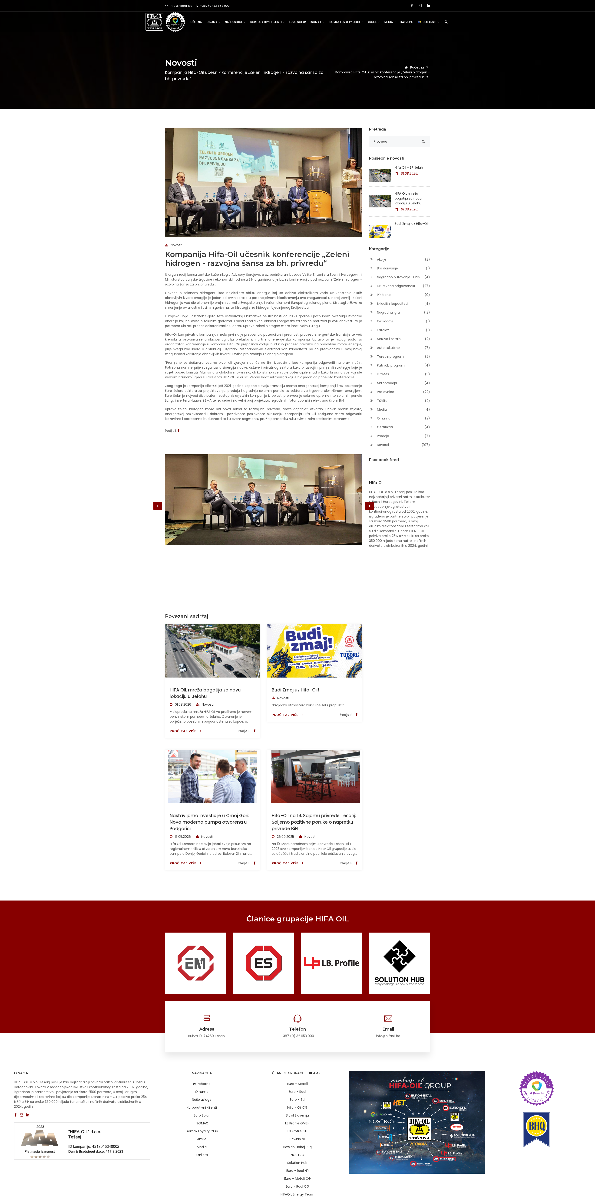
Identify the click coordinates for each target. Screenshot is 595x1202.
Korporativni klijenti (266, 22)
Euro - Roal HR (297, 1170)
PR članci (403, 294)
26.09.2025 (285, 836)
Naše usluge (234, 22)
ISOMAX (316, 22)
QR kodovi (403, 321)
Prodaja (403, 436)
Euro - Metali (297, 1083)
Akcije (372, 22)
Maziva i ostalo (403, 339)
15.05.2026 (182, 836)
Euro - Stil (297, 1099)
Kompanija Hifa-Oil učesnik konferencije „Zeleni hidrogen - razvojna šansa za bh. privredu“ (382, 74)
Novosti (176, 245)
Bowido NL (297, 1139)
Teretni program (403, 356)
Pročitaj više (184, 731)
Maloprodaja (403, 383)
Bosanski (430, 22)
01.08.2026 (182, 704)
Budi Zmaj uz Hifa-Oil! (295, 690)
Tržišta (403, 400)
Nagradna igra (403, 312)
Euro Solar (297, 22)
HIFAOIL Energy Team (297, 1194)
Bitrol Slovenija (297, 1115)
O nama (212, 22)
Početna (195, 22)
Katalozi (403, 330)
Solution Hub (297, 1162)
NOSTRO (297, 1155)
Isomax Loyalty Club (344, 22)
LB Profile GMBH (297, 1123)
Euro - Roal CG (297, 1186)
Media (388, 22)
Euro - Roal (297, 1091)
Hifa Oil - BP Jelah (409, 167)
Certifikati (403, 427)
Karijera (406, 22)
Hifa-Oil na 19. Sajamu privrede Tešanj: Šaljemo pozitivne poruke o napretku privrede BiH (314, 822)
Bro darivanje (403, 268)
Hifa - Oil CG (297, 1107)
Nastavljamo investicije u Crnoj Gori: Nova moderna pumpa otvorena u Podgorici (209, 822)
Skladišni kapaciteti (403, 303)
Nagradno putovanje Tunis (403, 277)
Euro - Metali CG (297, 1178)
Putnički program (403, 365)
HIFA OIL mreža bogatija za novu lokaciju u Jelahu (205, 693)
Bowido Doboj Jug (297, 1147)
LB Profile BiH (297, 1131)
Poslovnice (403, 392)
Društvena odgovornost (403, 286)
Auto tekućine (403, 347)
